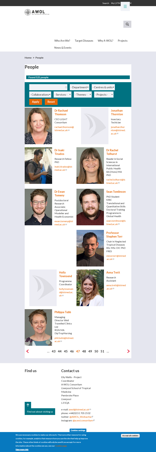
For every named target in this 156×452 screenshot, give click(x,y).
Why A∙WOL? (105, 40)
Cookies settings (78, 430)
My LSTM (115, 3)
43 (53, 351)
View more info (22, 449)
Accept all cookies (130, 436)
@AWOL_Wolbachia (81, 416)
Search (106, 3)
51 (102, 351)
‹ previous (27, 351)
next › (128, 351)
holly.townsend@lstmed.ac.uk (66, 292)
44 (60, 351)
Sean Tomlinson (116, 191)
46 (72, 351)
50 (96, 351)
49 (90, 351)
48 (84, 351)
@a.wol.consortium (84, 420)
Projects (123, 40)
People (39, 57)
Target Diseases (84, 40)
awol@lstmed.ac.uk (80, 409)
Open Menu (125, 6)
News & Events (62, 47)
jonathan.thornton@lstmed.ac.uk (118, 130)
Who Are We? (62, 40)
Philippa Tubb (63, 312)
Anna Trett (113, 272)
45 (66, 351)
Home (28, 57)
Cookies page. (61, 446)
